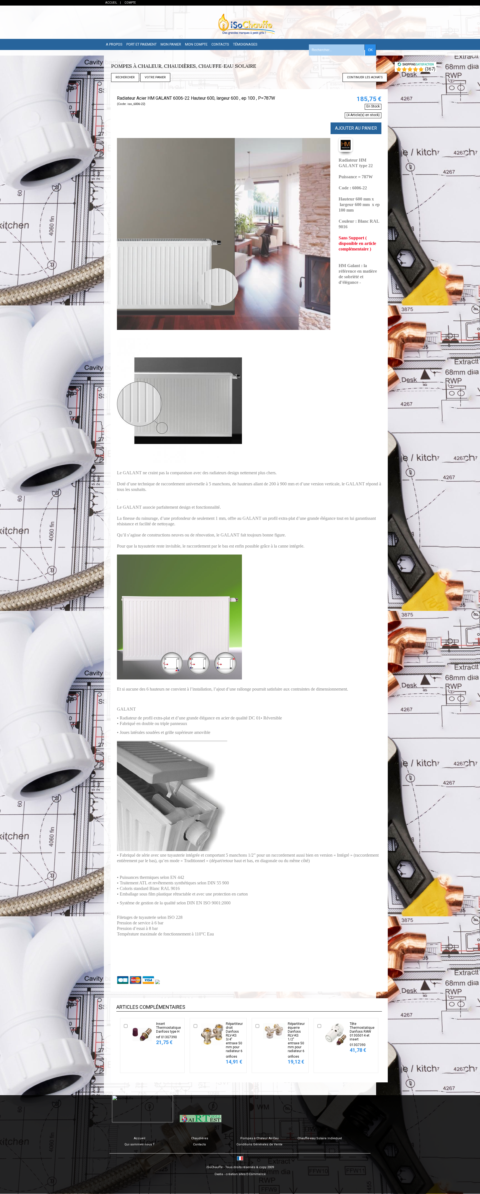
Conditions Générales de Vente (259, 1144)
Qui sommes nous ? (139, 1144)
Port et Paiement (141, 44)
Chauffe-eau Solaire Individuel (320, 1138)
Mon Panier (171, 44)
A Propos (114, 44)
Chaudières (199, 1138)
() (430, 69)
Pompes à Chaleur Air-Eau (259, 1138)
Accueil (139, 1138)
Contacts (220, 44)
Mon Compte (196, 44)
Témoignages (245, 44)
